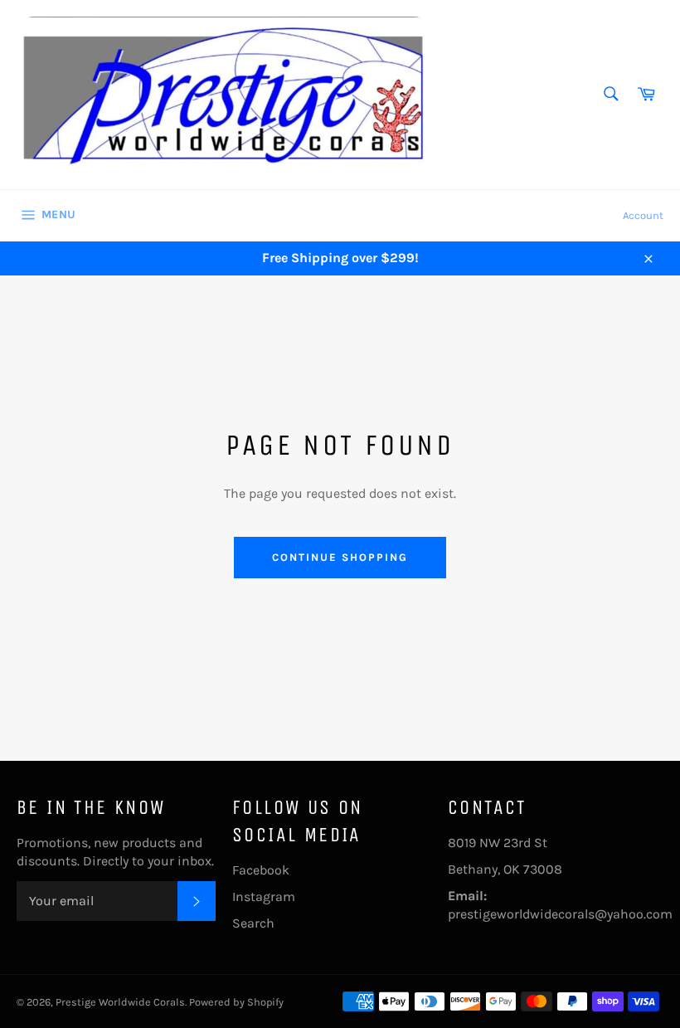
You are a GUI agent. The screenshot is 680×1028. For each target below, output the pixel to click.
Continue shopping (339, 557)
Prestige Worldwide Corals (120, 1002)
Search (253, 923)
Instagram (263, 896)
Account (643, 215)
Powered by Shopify (236, 1002)
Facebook (260, 870)
